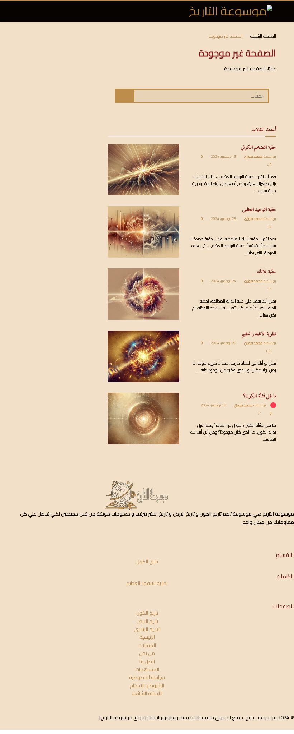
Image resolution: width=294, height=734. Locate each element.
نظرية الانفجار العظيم (259, 333)
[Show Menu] (32, 11)
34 (269, 226)
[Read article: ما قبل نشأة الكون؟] (143, 418)
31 (269, 289)
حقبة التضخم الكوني (258, 147)
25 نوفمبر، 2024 (224, 218)
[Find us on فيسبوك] (292, 535)
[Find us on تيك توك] (244, 535)
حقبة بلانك (266, 271)
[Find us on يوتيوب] (256, 535)
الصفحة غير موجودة (226, 36)
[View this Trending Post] (273, 405)
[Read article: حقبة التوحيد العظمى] (143, 232)
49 (269, 164)
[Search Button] (21, 11)
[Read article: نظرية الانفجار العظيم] (143, 356)
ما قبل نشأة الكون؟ (259, 396)
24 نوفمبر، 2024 (224, 280)
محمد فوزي (253, 156)
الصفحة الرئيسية (263, 36)
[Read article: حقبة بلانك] (143, 294)
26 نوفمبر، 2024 (224, 343)
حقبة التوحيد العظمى (259, 209)
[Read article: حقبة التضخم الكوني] (143, 169)
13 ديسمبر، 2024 (224, 156)
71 (259, 413)
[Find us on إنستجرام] (267, 535)
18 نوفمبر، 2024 (214, 405)
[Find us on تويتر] (280, 535)
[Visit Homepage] (230, 11)
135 (268, 351)
